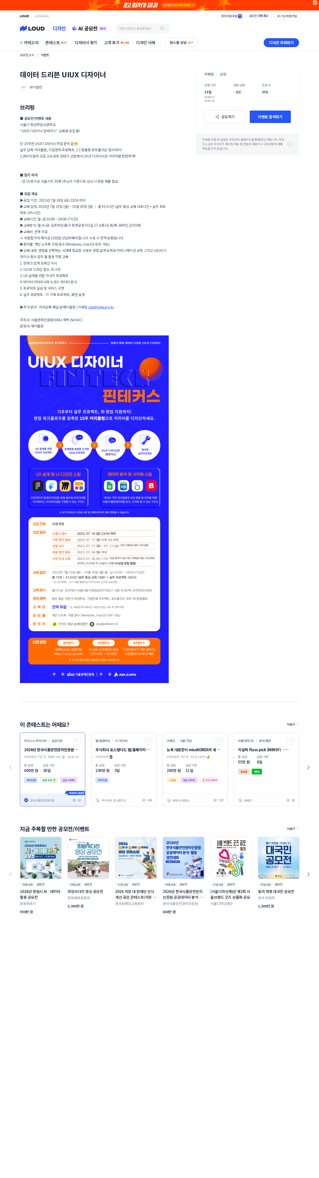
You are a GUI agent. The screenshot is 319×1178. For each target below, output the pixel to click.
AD (315, 2)
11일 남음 (123, 884)
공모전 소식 (27, 55)
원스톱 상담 (181, 42)
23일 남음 (265, 884)
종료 (238, 92)
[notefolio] (42, 15)
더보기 (291, 724)
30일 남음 (27, 884)
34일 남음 (75, 884)
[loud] (24, 16)
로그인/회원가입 (287, 16)
